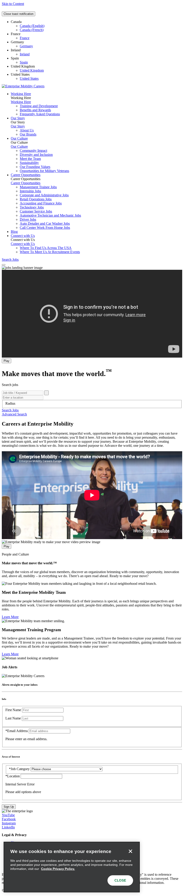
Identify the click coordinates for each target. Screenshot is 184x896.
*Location (13, 776)
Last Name (13, 718)
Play (6, 361)
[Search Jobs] (46, 392)
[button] (10, 410)
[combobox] (92, 403)
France (24, 38)
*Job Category (19, 769)
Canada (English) (32, 26)
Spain (24, 62)
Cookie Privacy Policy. (58, 869)
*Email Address (16, 731)
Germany (26, 46)
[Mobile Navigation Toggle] (3, 264)
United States (29, 78)
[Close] (130, 851)
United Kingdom (32, 70)
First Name (13, 710)
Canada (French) (32, 30)
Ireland (25, 54)
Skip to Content (13, 4)
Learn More (10, 617)
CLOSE (120, 880)
